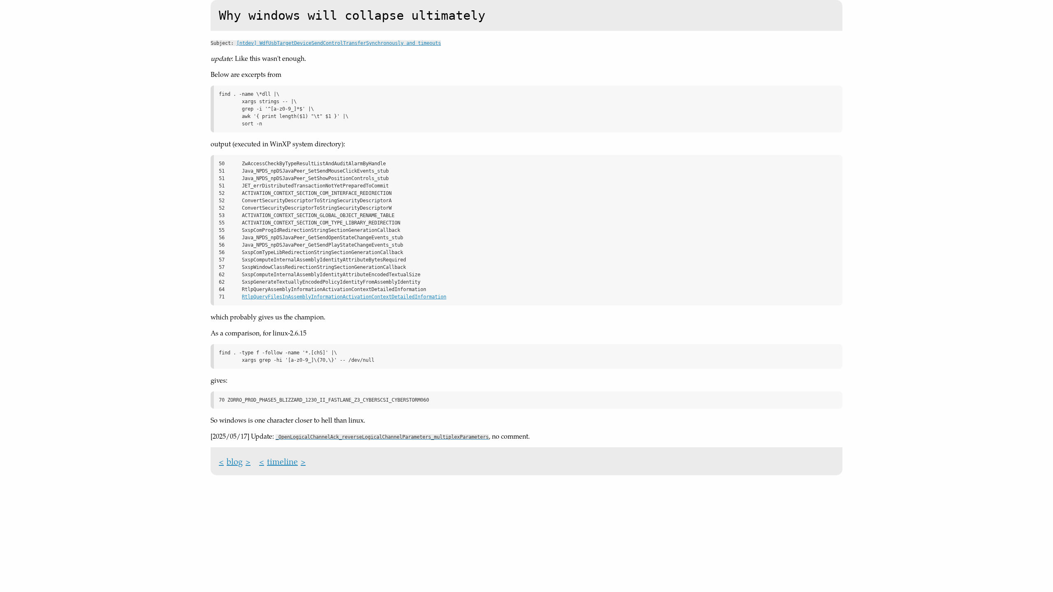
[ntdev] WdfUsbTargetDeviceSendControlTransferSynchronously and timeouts (339, 43)
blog (235, 461)
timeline (282, 461)
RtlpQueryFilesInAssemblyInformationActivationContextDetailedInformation (344, 297)
